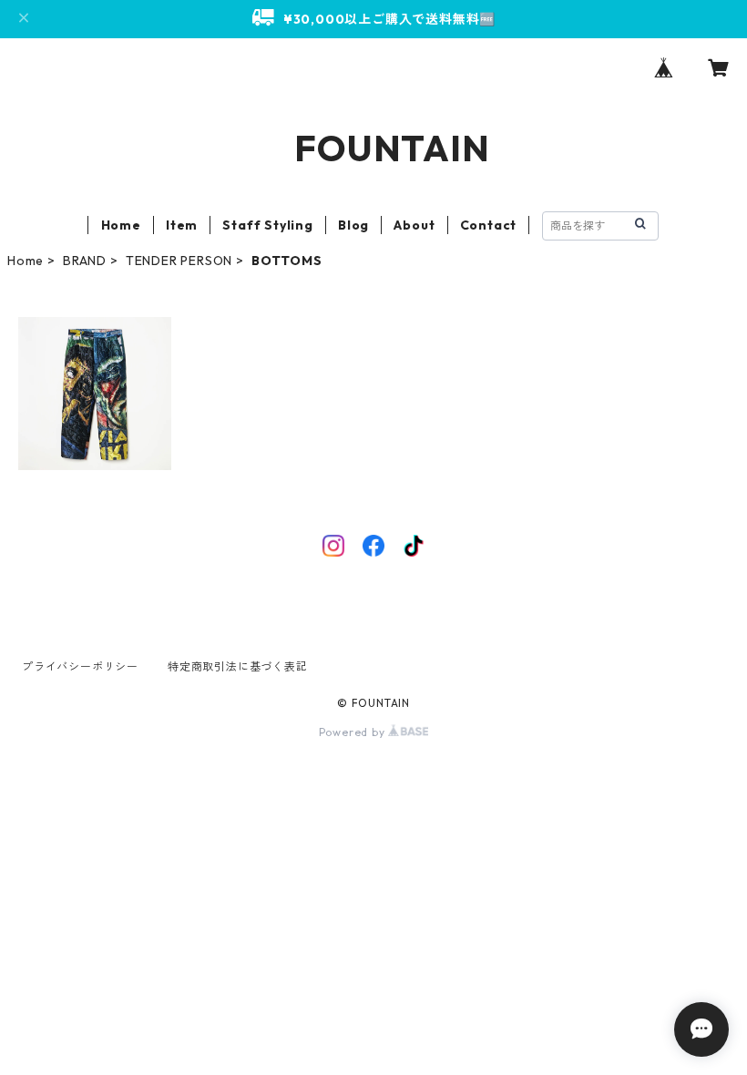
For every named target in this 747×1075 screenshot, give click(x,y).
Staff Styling (267, 225)
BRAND (85, 260)
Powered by (354, 732)
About (414, 225)
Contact (488, 225)
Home (121, 225)
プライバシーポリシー (80, 666)
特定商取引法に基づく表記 (238, 666)
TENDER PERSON (179, 260)
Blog (353, 225)
